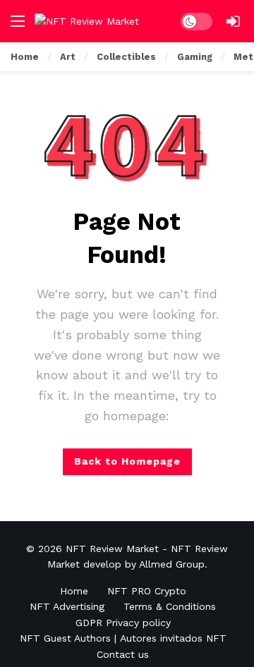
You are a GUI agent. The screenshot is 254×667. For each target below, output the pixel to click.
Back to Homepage (127, 461)
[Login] (232, 21)
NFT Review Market (112, 548)
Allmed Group (172, 564)
